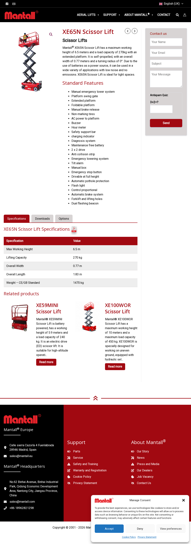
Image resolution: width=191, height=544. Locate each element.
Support (110, 15)
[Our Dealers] (141, 470)
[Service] (75, 458)
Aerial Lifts (86, 15)
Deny (140, 528)
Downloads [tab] (42, 218)
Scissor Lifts (74, 40)
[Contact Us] (141, 483)
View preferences (171, 528)
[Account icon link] (184, 15)
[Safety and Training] (82, 464)
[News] (138, 458)
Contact (163, 15)
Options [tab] (64, 218)
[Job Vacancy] (142, 477)
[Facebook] (7, 3)
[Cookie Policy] (79, 477)
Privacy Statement (147, 537)
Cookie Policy (129, 537)
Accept (109, 528)
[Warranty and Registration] (87, 470)
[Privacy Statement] (82, 483)
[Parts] (73, 451)
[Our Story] (140, 451)
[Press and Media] (145, 464)
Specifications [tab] (16, 218)
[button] (183, 500)
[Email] (14, 3)
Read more (46, 362)
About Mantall (137, 15)
